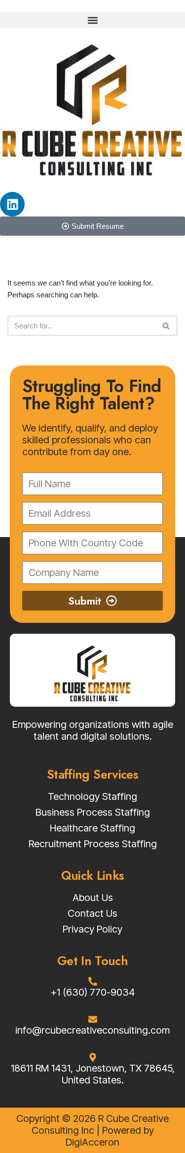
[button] (92, 20)
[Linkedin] (12, 204)
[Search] (166, 326)
